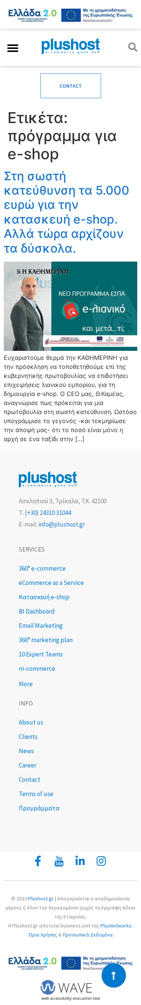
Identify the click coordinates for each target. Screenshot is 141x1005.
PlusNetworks (116, 925)
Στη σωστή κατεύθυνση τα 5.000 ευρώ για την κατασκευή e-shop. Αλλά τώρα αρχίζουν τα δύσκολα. (66, 212)
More (26, 684)
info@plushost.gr (61, 524)
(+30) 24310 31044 (47, 513)
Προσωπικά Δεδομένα (88, 934)
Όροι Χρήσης (42, 934)
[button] (13, 48)
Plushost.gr (41, 898)
